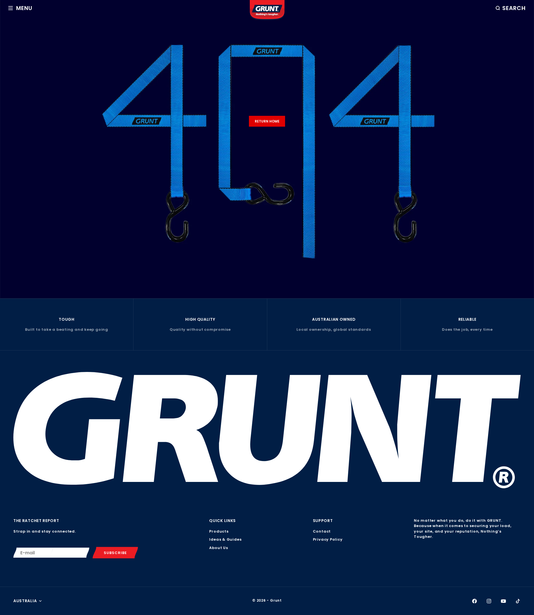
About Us (218, 547)
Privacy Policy (328, 539)
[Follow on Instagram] (489, 601)
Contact (322, 531)
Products (218, 531)
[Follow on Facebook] (474, 601)
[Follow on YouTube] (503, 601)
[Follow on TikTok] (518, 601)
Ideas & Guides (225, 539)
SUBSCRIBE (115, 552)
